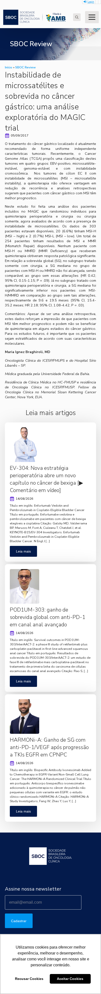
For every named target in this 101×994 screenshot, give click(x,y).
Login (91, 2)
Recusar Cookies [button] (29, 979)
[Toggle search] (77, 17)
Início (8, 67)
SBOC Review (25, 67)
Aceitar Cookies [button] (70, 979)
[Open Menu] (92, 17)
